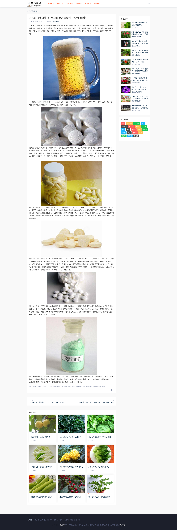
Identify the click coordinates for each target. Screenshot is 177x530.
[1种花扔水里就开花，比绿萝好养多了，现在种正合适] (125, 108)
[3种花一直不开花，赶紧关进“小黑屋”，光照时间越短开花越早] (125, 98)
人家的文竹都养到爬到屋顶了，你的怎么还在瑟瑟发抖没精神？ (140, 53)
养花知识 (88, 3)
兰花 (123, 129)
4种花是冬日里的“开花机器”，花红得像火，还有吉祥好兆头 (140, 80)
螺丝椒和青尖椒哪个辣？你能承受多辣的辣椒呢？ (42, 497)
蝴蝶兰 (145, 129)
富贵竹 (136, 136)
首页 (35, 11)
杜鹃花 (138, 126)
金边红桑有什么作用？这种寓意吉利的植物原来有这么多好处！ (71, 437)
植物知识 (69, 3)
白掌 (140, 132)
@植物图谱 (56, 21)
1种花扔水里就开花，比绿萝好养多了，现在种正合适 (140, 108)
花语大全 (124, 126)
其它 (143, 123)
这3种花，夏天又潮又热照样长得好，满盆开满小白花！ (96, 402)
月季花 (123, 136)
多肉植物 (97, 3)
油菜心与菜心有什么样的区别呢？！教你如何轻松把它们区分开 (99, 467)
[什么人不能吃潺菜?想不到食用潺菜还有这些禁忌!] (100, 424)
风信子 (144, 126)
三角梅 (123, 132)
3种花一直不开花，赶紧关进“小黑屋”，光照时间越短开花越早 (140, 99)
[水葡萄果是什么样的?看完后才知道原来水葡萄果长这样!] (42, 424)
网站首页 (51, 3)
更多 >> (131, 126)
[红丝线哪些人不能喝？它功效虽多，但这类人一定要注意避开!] (71, 484)
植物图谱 (62, 525)
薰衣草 (135, 132)
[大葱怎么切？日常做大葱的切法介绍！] (42, 454)
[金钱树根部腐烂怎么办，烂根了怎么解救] (125, 25)
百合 (129, 132)
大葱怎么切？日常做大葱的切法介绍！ (42, 467)
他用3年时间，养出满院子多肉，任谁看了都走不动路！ (46, 402)
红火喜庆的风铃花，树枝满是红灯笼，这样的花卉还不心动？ (140, 43)
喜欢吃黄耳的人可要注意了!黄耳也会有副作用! (71, 467)
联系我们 (122, 525)
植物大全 (60, 3)
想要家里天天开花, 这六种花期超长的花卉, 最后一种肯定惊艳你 (140, 34)
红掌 (139, 129)
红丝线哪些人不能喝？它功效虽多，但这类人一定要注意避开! (70, 497)
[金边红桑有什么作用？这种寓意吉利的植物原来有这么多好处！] (71, 424)
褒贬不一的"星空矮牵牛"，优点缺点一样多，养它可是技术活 (140, 90)
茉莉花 (130, 136)
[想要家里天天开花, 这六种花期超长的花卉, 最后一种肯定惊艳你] (125, 34)
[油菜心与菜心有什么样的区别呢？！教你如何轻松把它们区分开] (100, 454)
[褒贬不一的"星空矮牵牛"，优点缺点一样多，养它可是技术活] (125, 89)
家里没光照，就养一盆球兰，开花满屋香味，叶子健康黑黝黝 (140, 71)
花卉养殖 (136, 123)
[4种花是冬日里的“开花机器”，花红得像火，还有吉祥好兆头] (125, 80)
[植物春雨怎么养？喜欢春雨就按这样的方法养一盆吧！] (100, 484)
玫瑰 (128, 129)
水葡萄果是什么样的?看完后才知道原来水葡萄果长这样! (42, 437)
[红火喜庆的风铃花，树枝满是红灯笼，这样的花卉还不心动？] (125, 43)
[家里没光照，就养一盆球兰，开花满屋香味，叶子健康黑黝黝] (125, 71)
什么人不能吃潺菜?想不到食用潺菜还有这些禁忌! (99, 437)
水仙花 (134, 129)
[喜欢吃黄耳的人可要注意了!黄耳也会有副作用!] (71, 454)
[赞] (112, 389)
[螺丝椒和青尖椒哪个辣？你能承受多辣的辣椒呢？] (42, 484)
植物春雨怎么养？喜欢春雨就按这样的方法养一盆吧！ (99, 497)
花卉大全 (79, 3)
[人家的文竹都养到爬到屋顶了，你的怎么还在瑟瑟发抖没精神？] (125, 52)
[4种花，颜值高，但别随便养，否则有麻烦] (125, 62)
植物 (123, 123)
